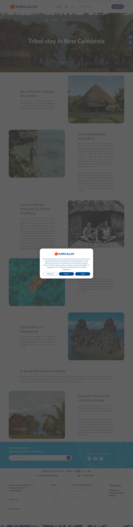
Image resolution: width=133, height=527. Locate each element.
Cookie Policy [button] (50, 267)
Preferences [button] (66, 269)
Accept (83, 273)
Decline (66, 273)
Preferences (50, 273)
